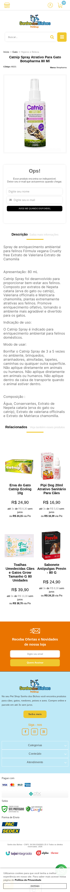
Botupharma (62, 67)
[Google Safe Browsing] (34, 808)
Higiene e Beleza (30, 52)
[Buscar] (52, 36)
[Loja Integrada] (18, 853)
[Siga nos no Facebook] (25, 731)
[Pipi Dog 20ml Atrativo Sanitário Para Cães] (50, 482)
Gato (15, 52)
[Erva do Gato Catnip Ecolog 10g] (19, 482)
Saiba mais (35, 714)
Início (6, 52)
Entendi (35, 886)
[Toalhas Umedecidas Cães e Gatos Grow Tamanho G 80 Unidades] (19, 565)
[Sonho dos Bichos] (35, 21)
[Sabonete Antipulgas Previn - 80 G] (50, 561)
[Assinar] (35, 662)
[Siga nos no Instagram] (34, 731)
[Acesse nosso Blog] (43, 731)
